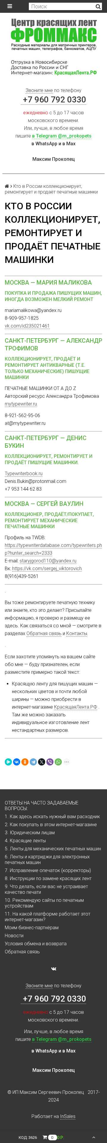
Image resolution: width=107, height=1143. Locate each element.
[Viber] (50, 761)
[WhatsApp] (58, 761)
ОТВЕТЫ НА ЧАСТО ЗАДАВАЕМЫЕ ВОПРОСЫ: (41, 805)
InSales (67, 1116)
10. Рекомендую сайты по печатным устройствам (44, 903)
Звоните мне (39, 90)
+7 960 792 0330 (53, 100)
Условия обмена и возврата (36, 943)
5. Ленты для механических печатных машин (53, 849)
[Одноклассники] (25, 761)
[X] (41, 761)
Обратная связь (44, 633)
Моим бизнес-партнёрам (32, 927)
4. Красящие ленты (25, 840)
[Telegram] (33, 761)
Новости (14, 935)
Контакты (76, 633)
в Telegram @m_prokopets (62, 136)
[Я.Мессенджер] (8, 761)
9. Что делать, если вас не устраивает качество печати (46, 889)
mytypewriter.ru (21, 404)
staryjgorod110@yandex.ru (48, 561)
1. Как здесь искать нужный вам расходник (52, 816)
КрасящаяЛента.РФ (75, 707)
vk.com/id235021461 (27, 326)
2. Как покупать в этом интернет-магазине (51, 824)
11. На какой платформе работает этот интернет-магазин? (47, 916)
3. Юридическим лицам (30, 832)
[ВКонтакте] (16, 761)
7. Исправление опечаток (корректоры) (48, 870)
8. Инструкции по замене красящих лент (48, 878)
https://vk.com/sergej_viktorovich (47, 568)
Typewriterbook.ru (24, 473)
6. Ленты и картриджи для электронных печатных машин (47, 859)
